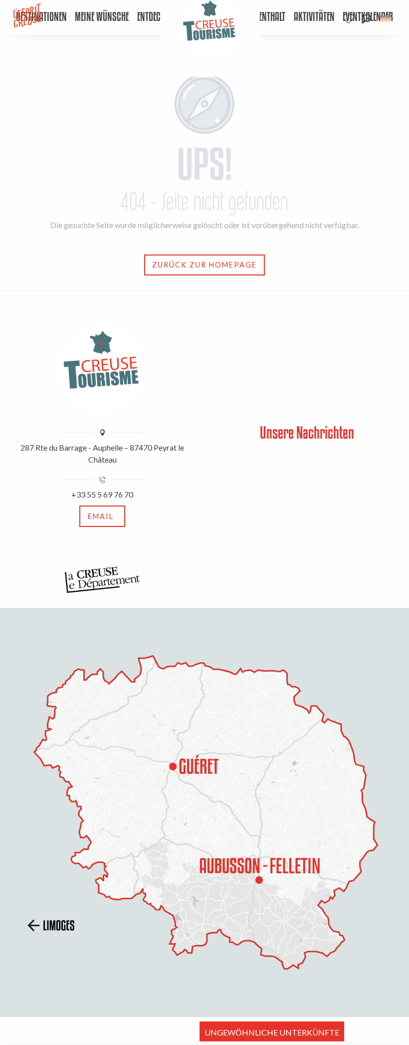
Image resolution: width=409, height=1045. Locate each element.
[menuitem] (102, 17)
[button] (366, 18)
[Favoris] (350, 18)
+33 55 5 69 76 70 (102, 494)
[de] (386, 18)
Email (101, 516)
